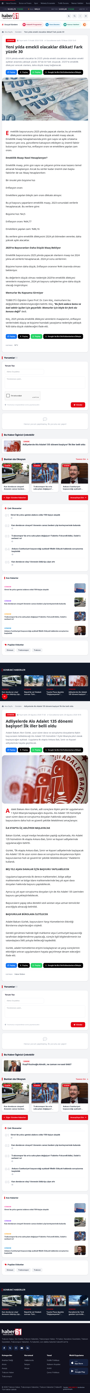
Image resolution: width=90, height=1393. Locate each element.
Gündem (18, 32)
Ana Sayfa (8, 32)
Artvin (4, 1364)
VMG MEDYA (73, 1387)
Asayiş (4, 1368)
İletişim (27, 1364)
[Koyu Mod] (69, 16)
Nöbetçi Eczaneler (48, 3)
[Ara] (74, 16)
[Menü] (80, 16)
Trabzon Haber (8, 1372)
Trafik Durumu (63, 3)
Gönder (79, 405)
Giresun (10, 650)
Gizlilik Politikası (53, 1360)
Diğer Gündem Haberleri (16, 498)
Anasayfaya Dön (77, 498)
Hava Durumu (11, 3)
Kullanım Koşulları (53, 1364)
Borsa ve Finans (25, 3)
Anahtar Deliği (7, 1360)
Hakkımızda (29, 1360)
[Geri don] (5, 696)
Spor (36, 3)
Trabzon (37, 650)
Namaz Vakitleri (77, 3)
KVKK (49, 1368)
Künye (26, 1368)
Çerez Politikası (53, 1372)
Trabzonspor (23, 650)
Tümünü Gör (81, 459)
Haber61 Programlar (34, 24)
